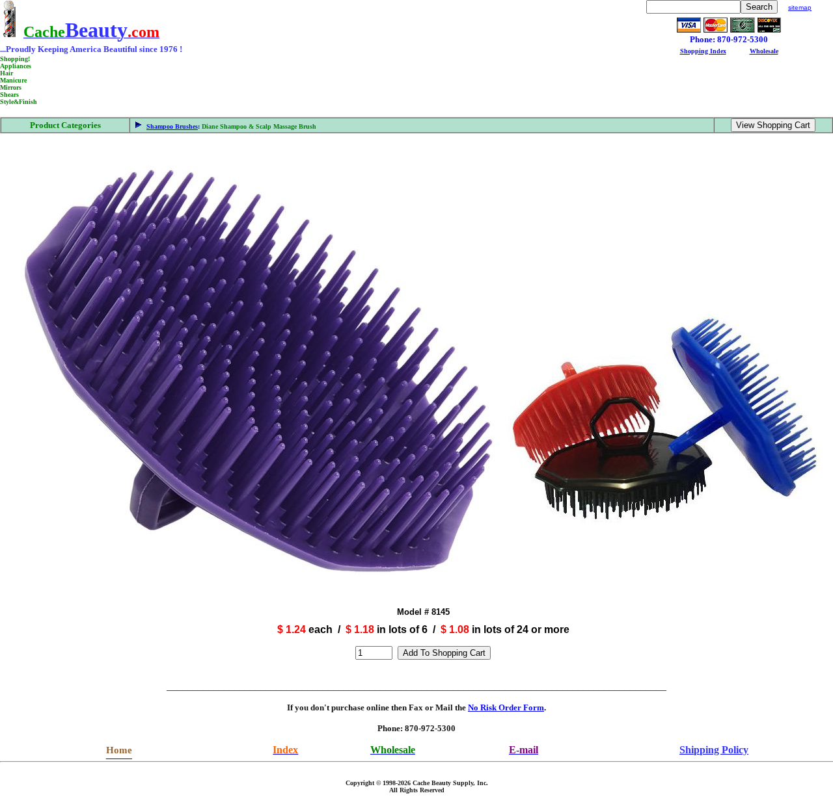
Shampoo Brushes (172, 126)
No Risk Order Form (506, 707)
